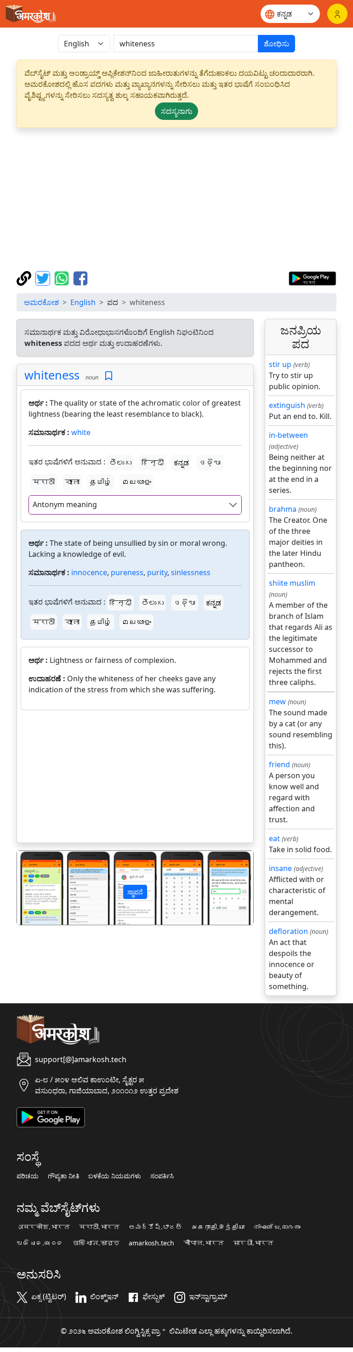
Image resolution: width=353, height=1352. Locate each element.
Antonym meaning (65, 504)
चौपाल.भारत (203, 1243)
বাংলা (72, 482)
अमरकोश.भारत (43, 1227)
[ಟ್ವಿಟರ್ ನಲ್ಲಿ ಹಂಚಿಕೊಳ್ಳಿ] (43, 277)
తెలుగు (120, 463)
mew (277, 701)
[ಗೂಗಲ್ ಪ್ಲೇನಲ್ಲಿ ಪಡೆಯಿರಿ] (312, 277)
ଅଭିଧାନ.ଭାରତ (40, 1243)
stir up (280, 364)
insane (280, 868)
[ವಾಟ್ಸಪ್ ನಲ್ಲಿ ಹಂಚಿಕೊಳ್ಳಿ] (62, 277)
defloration (288, 931)
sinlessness (191, 572)
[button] (34, 888)
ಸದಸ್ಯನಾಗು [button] (176, 111)
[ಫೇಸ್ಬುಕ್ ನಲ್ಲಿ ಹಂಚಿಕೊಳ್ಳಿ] (80, 277)
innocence (89, 572)
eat (274, 838)
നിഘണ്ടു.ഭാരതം (277, 1227)
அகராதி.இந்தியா (218, 1227)
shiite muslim (292, 583)
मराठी (44, 482)
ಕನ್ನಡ (181, 463)
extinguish (287, 405)
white (81, 432)
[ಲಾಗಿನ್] (337, 14)
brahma (282, 509)
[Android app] (51, 1116)
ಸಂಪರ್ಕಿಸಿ (162, 1176)
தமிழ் (101, 482)
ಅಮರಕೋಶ (41, 302)
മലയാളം (136, 482)
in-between (288, 435)
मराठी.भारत (99, 1227)
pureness (127, 572)
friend (279, 764)
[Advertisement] (176, 199)
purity (157, 572)
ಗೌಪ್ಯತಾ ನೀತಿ (63, 1176)
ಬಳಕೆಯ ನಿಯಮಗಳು (114, 1176)
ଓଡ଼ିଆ (210, 463)
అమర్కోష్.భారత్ (155, 1227)
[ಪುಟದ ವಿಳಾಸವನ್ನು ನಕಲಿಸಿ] (25, 277)
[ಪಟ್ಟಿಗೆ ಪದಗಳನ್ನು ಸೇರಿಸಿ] (108, 376)
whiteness (52, 375)
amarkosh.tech (151, 1243)
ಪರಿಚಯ (28, 1176)
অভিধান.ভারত (96, 1243)
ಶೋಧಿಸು (276, 44)
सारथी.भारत (253, 1243)
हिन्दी (153, 463)
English (83, 302)
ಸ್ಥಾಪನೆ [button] (135, 892)
